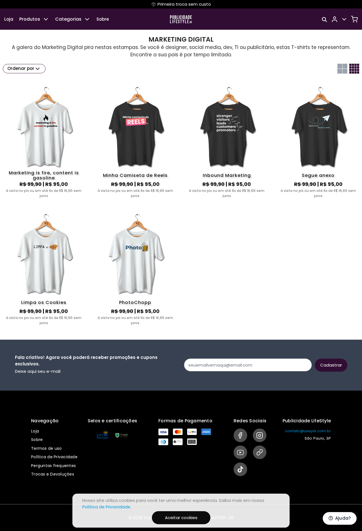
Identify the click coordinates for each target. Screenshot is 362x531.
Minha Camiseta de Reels (135, 175)
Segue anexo (318, 175)
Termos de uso (46, 448)
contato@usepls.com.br (308, 431)
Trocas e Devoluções (52, 474)
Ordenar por (20, 68)
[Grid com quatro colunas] (354, 69)
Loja (8, 19)
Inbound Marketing (227, 175)
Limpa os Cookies (43, 302)
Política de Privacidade (54, 457)
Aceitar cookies (181, 518)
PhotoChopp (135, 302)
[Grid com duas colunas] (342, 69)
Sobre (102, 19)
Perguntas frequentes (53, 465)
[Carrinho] (354, 19)
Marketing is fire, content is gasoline (44, 175)
